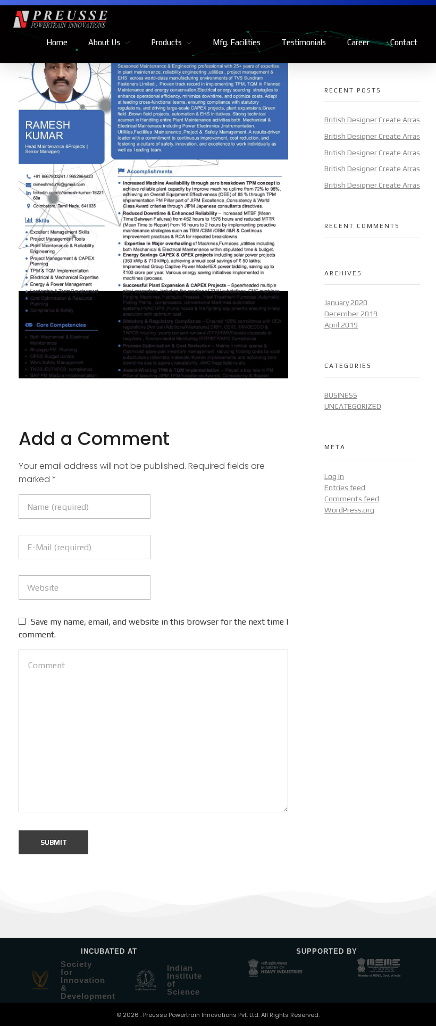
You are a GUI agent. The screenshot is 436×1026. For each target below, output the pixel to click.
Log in (334, 476)
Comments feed (351, 498)
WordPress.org (349, 510)
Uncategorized (352, 406)
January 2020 (345, 302)
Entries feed (344, 487)
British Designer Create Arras (372, 119)
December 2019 (351, 313)
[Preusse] (115, 19)
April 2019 (341, 325)
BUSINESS (340, 395)
